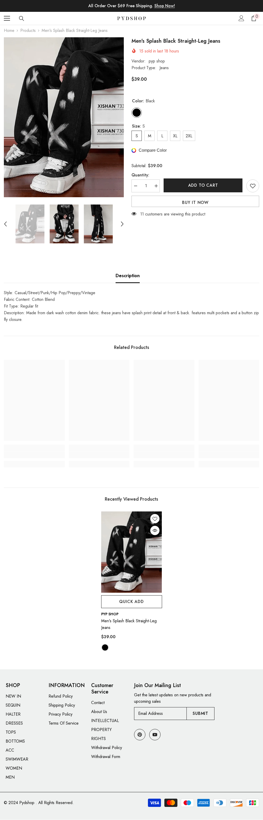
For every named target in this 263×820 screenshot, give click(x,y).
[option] (64, 117)
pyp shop (157, 61)
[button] (5, 224)
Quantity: (140, 175)
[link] (34, 455)
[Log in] (241, 18)
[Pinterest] (139, 734)
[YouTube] (155, 734)
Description (128, 275)
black (105, 647)
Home (9, 30)
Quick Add (131, 602)
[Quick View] (154, 530)
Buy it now (195, 202)
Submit (200, 713)
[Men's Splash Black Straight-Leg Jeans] (131, 552)
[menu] (7, 18)
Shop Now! (164, 6)
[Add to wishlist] (252, 185)
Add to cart (203, 185)
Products (28, 30)
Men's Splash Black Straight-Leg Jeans (129, 624)
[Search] (21, 18)
